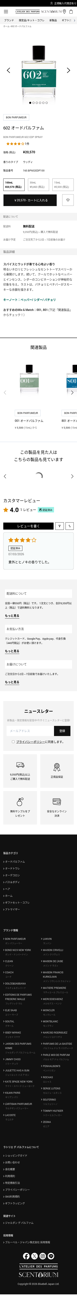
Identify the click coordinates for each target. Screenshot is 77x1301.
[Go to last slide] (8, 70)
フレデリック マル (13, 1003)
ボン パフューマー (13, 943)
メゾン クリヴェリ (51, 954)
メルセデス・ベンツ (52, 1003)
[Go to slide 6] (47, 103)
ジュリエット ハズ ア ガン (17, 1074)
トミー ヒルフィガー (52, 1115)
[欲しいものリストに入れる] (68, 200)
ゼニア (46, 1126)
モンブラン (48, 1025)
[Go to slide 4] (40, 103)
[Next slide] (68, 70)
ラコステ (9, 1119)
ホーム (6, 26)
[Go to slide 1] (30, 103)
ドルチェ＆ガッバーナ (15, 988)
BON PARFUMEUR (16, 117)
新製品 (53, 20)
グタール (9, 1025)
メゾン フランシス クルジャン (57, 981)
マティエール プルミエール (55, 992)
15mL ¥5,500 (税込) (61, 184)
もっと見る (12, 616)
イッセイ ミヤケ (12, 1037)
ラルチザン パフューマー (16, 1108)
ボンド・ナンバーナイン (16, 954)
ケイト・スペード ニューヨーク (19, 1086)
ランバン (47, 943)
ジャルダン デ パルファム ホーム (20, 1052)
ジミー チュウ (11, 1063)
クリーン (9, 965)
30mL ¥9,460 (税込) (37, 184)
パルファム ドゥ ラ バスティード (58, 1048)
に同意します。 (40, 742)
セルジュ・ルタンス (52, 1092)
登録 (62, 731)
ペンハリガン (49, 1070)
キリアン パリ (11, 1097)
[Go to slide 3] (37, 103)
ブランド (9, 20)
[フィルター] (59, 526)
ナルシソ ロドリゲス (52, 1037)
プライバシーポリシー (30, 742)
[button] (16, 144)
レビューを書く (28, 526)
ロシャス (47, 1081)
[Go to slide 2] (34, 103)
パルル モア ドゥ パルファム (56, 1059)
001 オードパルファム (29, 421)
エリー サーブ (11, 1014)
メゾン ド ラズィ (50, 965)
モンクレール (49, 1014)
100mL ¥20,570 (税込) (13, 184)
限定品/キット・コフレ (32, 20)
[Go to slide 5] (44, 103)
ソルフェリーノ (50, 1104)
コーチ (8, 976)
